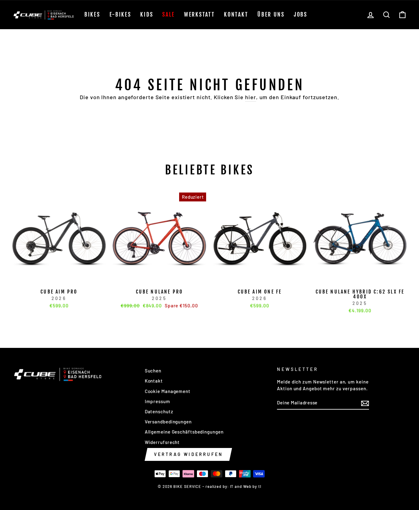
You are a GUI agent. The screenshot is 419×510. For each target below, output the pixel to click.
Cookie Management (167, 391)
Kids (146, 14)
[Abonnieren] (365, 403)
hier (250, 97)
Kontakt (236, 14)
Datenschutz (159, 411)
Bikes (92, 14)
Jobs (300, 14)
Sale (168, 14)
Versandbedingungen (168, 421)
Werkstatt (199, 14)
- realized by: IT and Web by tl (231, 486)
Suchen (153, 370)
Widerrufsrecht (162, 442)
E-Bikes (120, 14)
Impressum (157, 401)
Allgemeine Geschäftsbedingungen (184, 431)
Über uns (271, 14)
